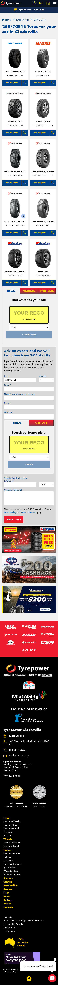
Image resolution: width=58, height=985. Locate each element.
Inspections (8, 860)
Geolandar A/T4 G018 (43, 172)
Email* (7, 403)
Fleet (6, 892)
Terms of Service (28, 512)
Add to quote (12, 82)
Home (8, 19)
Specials (8, 878)
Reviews (8, 907)
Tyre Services (9, 867)
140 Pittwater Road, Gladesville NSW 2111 (28, 743)
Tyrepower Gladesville (31, 9)
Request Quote (14, 519)
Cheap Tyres (9, 931)
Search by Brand (11, 828)
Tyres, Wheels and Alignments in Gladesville (23, 920)
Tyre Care (7, 832)
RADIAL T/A (43, 272)
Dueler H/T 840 (43, 122)
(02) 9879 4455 (17, 750)
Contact (7, 881)
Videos (7, 903)
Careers (7, 889)
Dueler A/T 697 (15, 122)
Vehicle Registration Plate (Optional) (15, 479)
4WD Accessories (11, 853)
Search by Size (10, 825)
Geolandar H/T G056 (15, 222)
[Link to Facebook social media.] (29, 978)
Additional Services (12, 874)
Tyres (6, 817)
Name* (7, 385)
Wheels (7, 839)
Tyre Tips (7, 835)
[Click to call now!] (34, 3)
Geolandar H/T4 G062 (43, 222)
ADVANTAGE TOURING (15, 272)
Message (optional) (13, 490)
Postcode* (9, 412)
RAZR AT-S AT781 (43, 72)
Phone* (19, 394)
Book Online (10, 885)
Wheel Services (10, 871)
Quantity (43, 376)
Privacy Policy (10, 512)
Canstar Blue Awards (13, 924)
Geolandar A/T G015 (15, 172)
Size (6, 376)
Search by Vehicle (11, 821)
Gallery (7, 900)
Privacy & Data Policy (19, 969)
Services (8, 849)
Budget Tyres (9, 927)
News (6, 896)
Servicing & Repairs (12, 864)
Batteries (7, 856)
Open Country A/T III (15, 72)
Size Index (8, 917)
